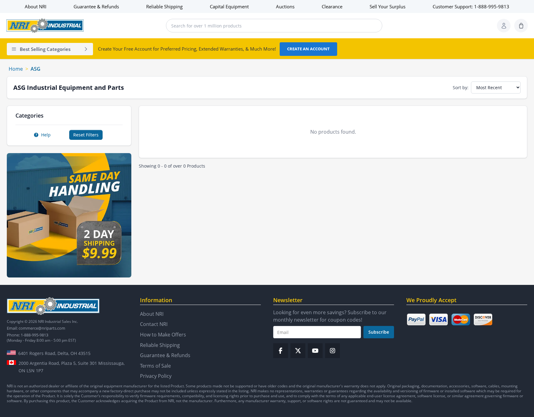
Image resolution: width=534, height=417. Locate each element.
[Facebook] (280, 350)
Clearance (332, 6)
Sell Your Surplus (387, 6)
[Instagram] (332, 350)
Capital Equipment (229, 6)
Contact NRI (153, 324)
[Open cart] (521, 25)
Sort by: (460, 87)
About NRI (35, 6)
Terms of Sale (155, 365)
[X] (297, 350)
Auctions (285, 6)
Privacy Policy (156, 376)
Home (16, 68)
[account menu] (504, 25)
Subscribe (378, 332)
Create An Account (308, 49)
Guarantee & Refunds (96, 6)
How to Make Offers (163, 334)
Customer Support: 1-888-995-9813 (471, 6)
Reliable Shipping (164, 6)
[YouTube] (315, 350)
